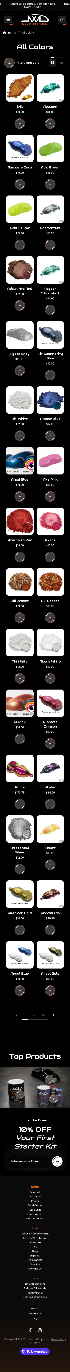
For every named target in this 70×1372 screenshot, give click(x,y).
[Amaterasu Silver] (20, 829)
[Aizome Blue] (50, 400)
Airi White (20, 419)
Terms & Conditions (35, 1297)
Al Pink (20, 722)
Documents (35, 1260)
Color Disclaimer (35, 1284)
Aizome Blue (50, 419)
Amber (50, 848)
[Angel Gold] (50, 955)
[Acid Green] (50, 148)
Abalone (50, 107)
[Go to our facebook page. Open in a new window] (30, 1330)
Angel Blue (20, 974)
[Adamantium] (50, 209)
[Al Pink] (20, 703)
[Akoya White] (50, 642)
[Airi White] (20, 400)
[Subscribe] (57, 1161)
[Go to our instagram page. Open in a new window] (40, 1330)
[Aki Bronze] (20, 582)
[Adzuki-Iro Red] (20, 270)
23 (44, 1015)
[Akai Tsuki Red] (20, 521)
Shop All (35, 1192)
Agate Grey (19, 354)
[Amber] (50, 829)
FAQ (35, 1247)
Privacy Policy (35, 1292)
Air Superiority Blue (50, 356)
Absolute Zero (19, 167)
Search (35, 1308)
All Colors (35, 1196)
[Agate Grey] (20, 335)
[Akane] (50, 521)
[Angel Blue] (20, 955)
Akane (50, 540)
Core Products (35, 1218)
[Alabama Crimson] (50, 703)
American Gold (20, 913)
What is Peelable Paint (35, 1233)
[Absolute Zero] (20, 148)
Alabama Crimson (50, 724)
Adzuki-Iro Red (19, 289)
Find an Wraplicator (35, 1238)
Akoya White (50, 661)
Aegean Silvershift (50, 291)
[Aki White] (20, 642)
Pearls (35, 1201)
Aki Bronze (20, 601)
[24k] (20, 88)
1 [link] (25, 1015)
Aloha (20, 787)
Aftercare (35, 1242)
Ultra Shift (35, 1210)
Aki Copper (50, 601)
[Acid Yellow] (20, 209)
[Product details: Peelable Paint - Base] (19, 1094)
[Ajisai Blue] (20, 460)
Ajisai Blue (19, 480)
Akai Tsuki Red (19, 540)
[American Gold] (20, 894)
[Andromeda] (50, 894)
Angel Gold (50, 974)
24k (19, 107)
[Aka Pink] (50, 460)
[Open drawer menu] (8, 19)
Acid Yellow (20, 228)
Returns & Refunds (35, 1288)
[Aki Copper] (50, 582)
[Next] (53, 1015)
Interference (35, 1214)
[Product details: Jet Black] (49, 1079)
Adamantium (50, 228)
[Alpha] (50, 768)
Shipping (35, 1255)
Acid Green (50, 167)
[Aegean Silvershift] (50, 270)
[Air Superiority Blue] (50, 335)
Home (12, 32)
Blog (35, 1251)
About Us (35, 1264)
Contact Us (35, 1268)
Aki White (20, 661)
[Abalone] (50, 88)
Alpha (50, 787)
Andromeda (50, 913)
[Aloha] (20, 768)
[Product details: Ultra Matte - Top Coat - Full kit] (53, 1098)
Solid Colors (35, 1205)
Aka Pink (50, 480)
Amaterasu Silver (19, 850)
